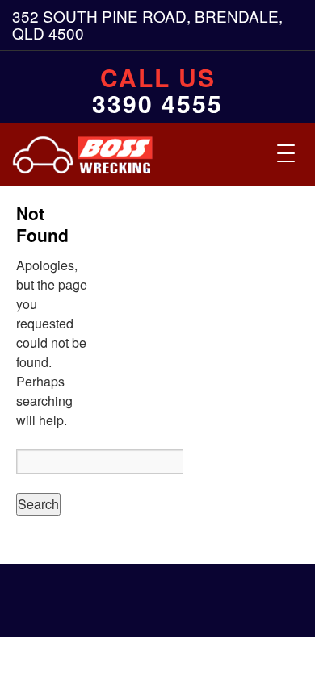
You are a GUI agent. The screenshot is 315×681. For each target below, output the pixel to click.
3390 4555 (157, 103)
